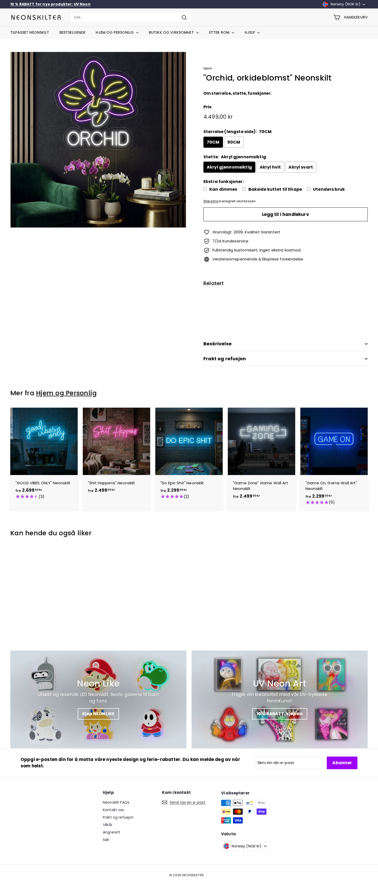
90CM (233, 142)
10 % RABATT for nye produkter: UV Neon (50, 4)
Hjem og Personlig (115, 32)
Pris (207, 107)
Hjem (207, 68)
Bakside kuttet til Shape (275, 189)
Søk (106, 839)
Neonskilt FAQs (116, 802)
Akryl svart (301, 167)
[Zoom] (98, 139)
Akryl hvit (270, 167)
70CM (213, 142)
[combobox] (130, 17)
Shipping (210, 201)
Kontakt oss (113, 809)
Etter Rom (219, 32)
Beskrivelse (217, 343)
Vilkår (107, 824)
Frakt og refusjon (224, 358)
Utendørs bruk (329, 189)
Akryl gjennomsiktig (229, 167)
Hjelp (250, 32)
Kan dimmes (223, 189)
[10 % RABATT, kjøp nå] (280, 699)
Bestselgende (72, 32)
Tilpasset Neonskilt (29, 32)
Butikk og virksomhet (172, 32)
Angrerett (111, 832)
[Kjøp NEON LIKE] (98, 699)
